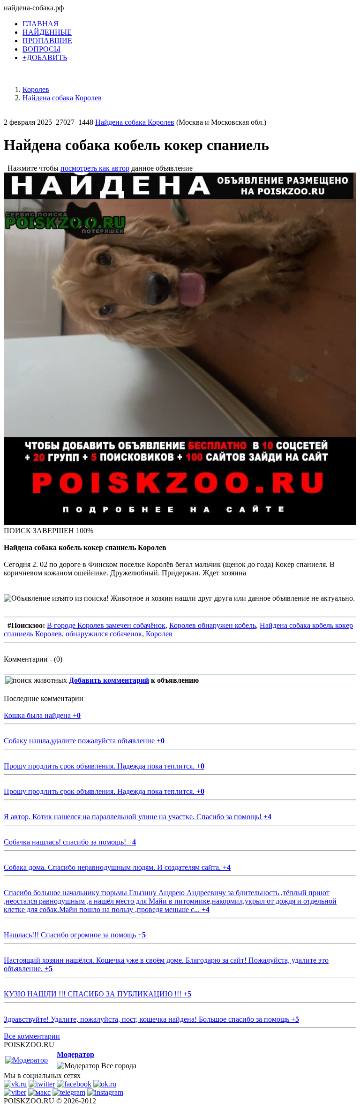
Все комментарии (32, 1036)
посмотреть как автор (94, 168)
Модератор (75, 1054)
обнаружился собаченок (104, 634)
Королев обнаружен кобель (212, 625)
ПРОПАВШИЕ (47, 41)
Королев (159, 634)
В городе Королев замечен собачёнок (106, 625)
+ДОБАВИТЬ (44, 57)
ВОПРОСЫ (41, 49)
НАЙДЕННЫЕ (47, 32)
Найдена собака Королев (134, 122)
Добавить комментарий (109, 680)
